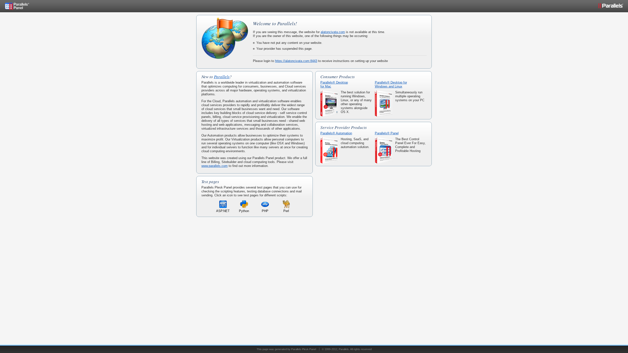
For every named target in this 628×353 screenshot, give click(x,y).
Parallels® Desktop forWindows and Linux (391, 84)
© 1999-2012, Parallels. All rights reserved (347, 349)
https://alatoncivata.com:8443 (296, 61)
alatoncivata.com (333, 32)
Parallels (222, 76)
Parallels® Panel (387, 133)
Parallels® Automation (336, 133)
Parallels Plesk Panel (303, 349)
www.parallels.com (214, 166)
